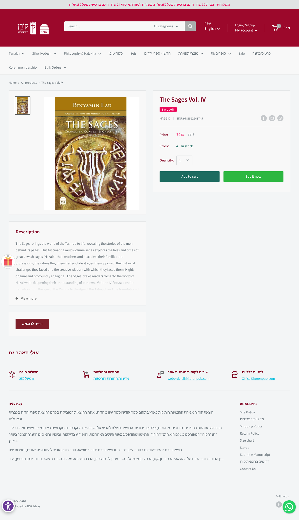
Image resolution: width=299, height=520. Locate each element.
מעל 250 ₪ (27, 378)
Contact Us (248, 468)
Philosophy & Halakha (80, 53)
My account (244, 30)
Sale (242, 53)
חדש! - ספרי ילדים (157, 53)
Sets (133, 53)
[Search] (190, 26)
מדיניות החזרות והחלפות (111, 378)
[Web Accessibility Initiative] (8, 506)
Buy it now (253, 176)
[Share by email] (272, 118)
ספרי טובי (116, 53)
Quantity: (167, 160)
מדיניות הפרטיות (252, 419)
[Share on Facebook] (264, 118)
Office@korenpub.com (258, 378)
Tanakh (14, 53)
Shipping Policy (251, 426)
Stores (244, 447)
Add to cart (189, 176)
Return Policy (249, 433)
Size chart (247, 440)
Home (13, 83)
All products (29, 83)
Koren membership (23, 67)
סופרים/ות (218, 53)
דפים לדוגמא (32, 324)
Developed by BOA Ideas (24, 506)
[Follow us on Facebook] (279, 504)
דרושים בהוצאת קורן (254, 461)
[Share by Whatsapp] (280, 118)
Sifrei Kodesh (41, 53)
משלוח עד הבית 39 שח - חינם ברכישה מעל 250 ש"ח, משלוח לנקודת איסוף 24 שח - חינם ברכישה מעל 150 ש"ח (149, 4)
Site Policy (247, 412)
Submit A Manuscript (255, 454)
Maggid (165, 118)
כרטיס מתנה (261, 53)
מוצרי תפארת (188, 53)
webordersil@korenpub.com (188, 378)
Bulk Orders (53, 67)
